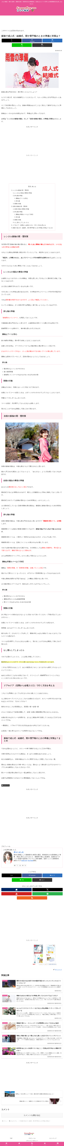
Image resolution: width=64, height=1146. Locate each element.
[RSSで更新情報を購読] (25, 865)
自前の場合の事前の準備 (21, 209)
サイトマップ (52, 1138)
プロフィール (32, 1138)
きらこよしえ (19, 852)
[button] (42, 45)
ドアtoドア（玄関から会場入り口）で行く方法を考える (29, 225)
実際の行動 (17, 203)
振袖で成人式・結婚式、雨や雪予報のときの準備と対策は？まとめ (33, 228)
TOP (11, 1138)
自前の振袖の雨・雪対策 (20, 206)
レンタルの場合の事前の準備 (23, 193)
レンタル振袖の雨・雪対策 (21, 190)
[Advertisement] (32, 23)
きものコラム (6, 785)
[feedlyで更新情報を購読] (23, 865)
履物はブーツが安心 (22, 198)
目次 (29, 186)
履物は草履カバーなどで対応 (24, 214)
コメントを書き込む (32, 1115)
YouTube (30, 860)
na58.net (24, 860)
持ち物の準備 (18, 195)
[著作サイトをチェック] (15, 865)
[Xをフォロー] (17, 865)
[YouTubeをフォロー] (20, 865)
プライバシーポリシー (32, 1140)
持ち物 (18, 201)
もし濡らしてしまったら (21, 222)
